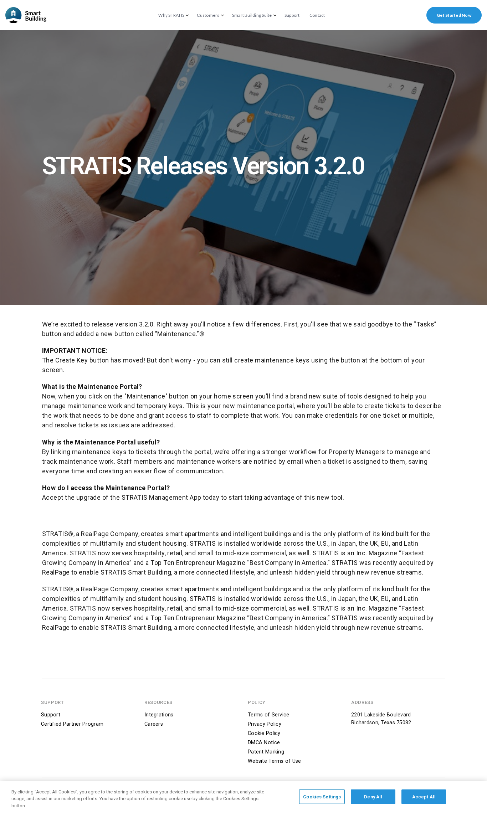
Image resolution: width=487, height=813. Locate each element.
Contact (317, 15)
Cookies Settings (322, 796)
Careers (153, 724)
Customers (208, 15)
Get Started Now (454, 15)
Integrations (158, 715)
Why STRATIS (171, 15)
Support (292, 15)
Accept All (424, 796)
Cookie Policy (264, 733)
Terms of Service (268, 715)
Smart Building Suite (252, 15)
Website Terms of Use (274, 761)
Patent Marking (266, 752)
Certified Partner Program (72, 724)
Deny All (373, 796)
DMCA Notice (264, 743)
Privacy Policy (264, 724)
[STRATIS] (25, 15)
